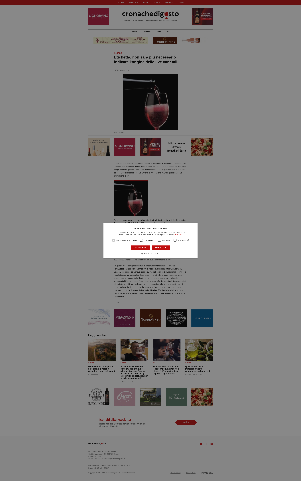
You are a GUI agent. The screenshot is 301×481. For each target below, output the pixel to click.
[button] (150, 253)
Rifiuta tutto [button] (160, 248)
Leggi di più (178, 234)
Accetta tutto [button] (140, 248)
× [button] (195, 225)
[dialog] (150, 240)
